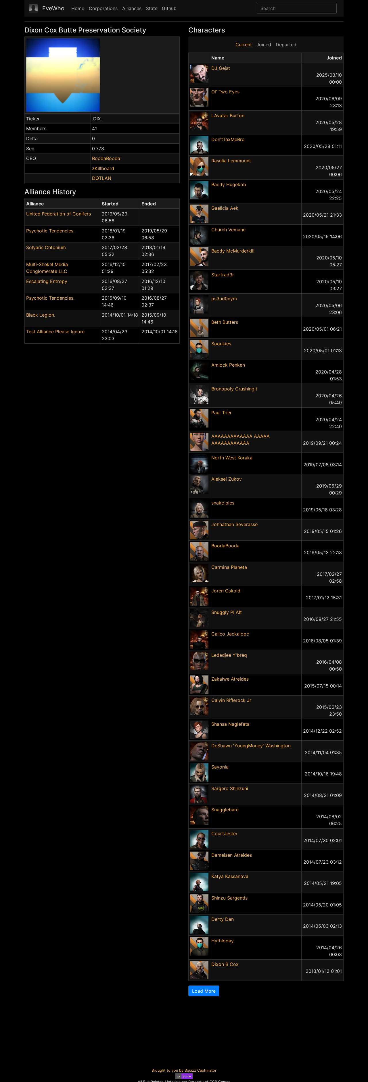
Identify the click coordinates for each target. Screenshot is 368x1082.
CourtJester (224, 833)
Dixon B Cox (225, 964)
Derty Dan (222, 919)
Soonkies (221, 343)
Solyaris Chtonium (46, 247)
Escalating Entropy (46, 281)
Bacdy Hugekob (228, 184)
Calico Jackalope (230, 634)
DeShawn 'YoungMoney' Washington (251, 745)
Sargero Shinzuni (229, 788)
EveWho (53, 8)
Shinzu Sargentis (229, 898)
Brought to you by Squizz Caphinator (184, 1070)
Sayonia (220, 767)
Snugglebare (225, 810)
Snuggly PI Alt (226, 612)
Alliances (131, 8)
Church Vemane (228, 229)
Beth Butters (224, 322)
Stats (151, 8)
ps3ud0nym (224, 298)
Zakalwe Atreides (230, 679)
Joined (263, 44)
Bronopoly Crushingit (234, 389)
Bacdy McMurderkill (232, 251)
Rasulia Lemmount (231, 160)
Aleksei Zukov (226, 479)
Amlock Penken (228, 365)
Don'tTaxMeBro (228, 139)
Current (243, 44)
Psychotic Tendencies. (50, 231)
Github (169, 8)
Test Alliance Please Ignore (55, 331)
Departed (286, 44)
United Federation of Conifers (58, 214)
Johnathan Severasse (234, 524)
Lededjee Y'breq (229, 655)
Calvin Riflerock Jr (231, 700)
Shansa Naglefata (230, 724)
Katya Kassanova (229, 876)
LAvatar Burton (227, 115)
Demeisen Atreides (231, 855)
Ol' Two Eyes (225, 92)
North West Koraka (231, 458)
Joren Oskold (225, 591)
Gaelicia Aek (224, 208)
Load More (204, 991)
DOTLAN (101, 178)
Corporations (103, 8)
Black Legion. (40, 315)
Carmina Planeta (229, 567)
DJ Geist (220, 68)
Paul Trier (221, 412)
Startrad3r (222, 275)
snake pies (222, 503)
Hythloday (222, 941)
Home (77, 8)
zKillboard (103, 168)
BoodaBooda (106, 158)
